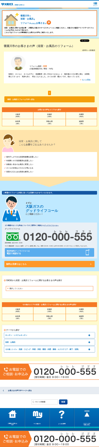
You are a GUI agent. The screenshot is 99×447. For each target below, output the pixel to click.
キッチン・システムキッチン (16, 335)
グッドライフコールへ (51, 225)
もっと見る (86, 80)
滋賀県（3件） (81, 122)
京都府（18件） (49, 115)
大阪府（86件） (17, 115)
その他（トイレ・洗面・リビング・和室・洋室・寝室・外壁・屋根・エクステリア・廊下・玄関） (42, 349)
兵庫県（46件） (81, 115)
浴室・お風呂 (10, 342)
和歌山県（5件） (49, 122)
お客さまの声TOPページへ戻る (20, 390)
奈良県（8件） (17, 122)
